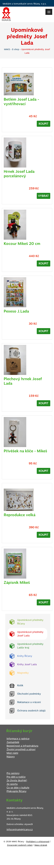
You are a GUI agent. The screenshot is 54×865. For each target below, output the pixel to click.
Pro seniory (13, 773)
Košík (20, 685)
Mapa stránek (40, 845)
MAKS (7, 49)
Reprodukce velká (19, 515)
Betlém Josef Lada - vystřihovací (21, 101)
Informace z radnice (18, 738)
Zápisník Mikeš (17, 582)
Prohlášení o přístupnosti (37, 841)
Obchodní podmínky (29, 693)
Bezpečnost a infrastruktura (22, 745)
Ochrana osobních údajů (31, 710)
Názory (11, 756)
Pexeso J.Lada (16, 311)
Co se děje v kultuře (18, 787)
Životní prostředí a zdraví (21, 749)
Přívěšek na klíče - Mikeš (25, 451)
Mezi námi (12, 753)
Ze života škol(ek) (17, 780)
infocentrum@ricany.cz (20, 829)
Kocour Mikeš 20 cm (22, 243)
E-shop (15, 49)
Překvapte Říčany (16, 791)
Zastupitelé (13, 742)
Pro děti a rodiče (16, 776)
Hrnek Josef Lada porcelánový (19, 173)
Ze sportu (12, 784)
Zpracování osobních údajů (20, 845)
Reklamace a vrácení (29, 702)
